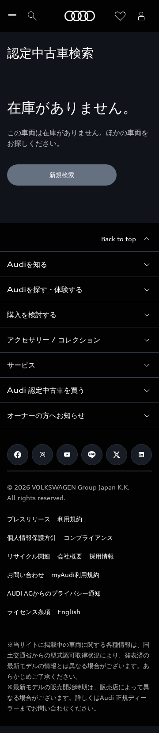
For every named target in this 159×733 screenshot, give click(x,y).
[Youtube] (67, 454)
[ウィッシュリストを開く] (120, 16)
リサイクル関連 (28, 556)
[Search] (32, 16)
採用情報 (101, 556)
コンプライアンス (88, 537)
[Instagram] (42, 454)
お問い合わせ (25, 574)
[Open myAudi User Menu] (141, 16)
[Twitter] (116, 454)
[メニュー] (14, 16)
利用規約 (69, 519)
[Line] (91, 454)
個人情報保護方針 (32, 537)
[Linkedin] (141, 454)
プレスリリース (28, 519)
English (68, 611)
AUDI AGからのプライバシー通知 (54, 593)
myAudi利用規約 (75, 574)
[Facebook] (17, 454)
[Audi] (79, 16)
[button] (79, 264)
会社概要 (69, 556)
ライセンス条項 (28, 611)
